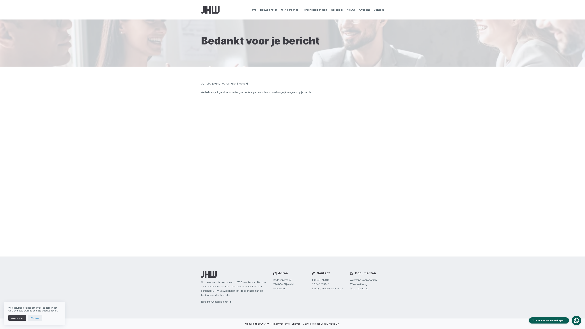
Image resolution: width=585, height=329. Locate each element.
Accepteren (17, 318)
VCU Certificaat (359, 288)
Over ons (364, 9)
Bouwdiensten (269, 9)
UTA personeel (290, 9)
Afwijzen (35, 318)
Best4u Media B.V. (330, 323)
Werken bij (337, 9)
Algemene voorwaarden (363, 279)
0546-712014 (322, 279)
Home (253, 9)
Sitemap (296, 323)
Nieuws (351, 9)
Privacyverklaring (281, 323)
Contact (379, 9)
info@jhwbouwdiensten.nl (328, 288)
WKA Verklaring (358, 284)
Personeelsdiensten (315, 9)
